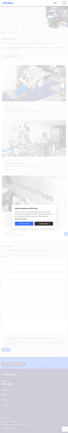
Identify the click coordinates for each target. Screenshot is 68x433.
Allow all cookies (24, 223)
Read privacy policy (21, 218)
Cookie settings (44, 223)
